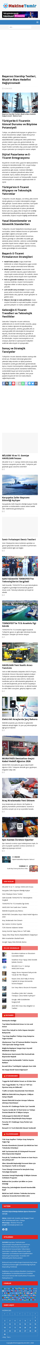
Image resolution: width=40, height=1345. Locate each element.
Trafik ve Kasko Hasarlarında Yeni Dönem (18, 1091)
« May (4, 1337)
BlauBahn (23, 1271)
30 (4, 1334)
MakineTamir (22, 1251)
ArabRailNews (6, 1273)
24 (10, 1331)
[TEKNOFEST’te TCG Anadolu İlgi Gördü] (20, 610)
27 (25, 1331)
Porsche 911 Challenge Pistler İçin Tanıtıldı (18, 1106)
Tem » (9, 1337)
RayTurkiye (33, 1262)
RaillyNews (5, 1271)
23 (4, 1331)
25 (15, 1331)
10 (10, 1324)
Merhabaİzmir (6, 1249)
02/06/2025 (8, 88)
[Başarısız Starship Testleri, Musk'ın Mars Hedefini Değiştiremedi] (20, 111)
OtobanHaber (14, 1256)
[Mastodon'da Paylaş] (26, 384)
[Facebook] (3, 1229)
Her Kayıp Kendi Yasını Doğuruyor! (15, 1070)
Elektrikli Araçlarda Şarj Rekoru (19, 719)
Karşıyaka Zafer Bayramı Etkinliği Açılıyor (16, 499)
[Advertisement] (20, 53)
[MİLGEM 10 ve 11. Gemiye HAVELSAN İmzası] (20, 443)
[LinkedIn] (6, 1229)
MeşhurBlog (6, 1267)
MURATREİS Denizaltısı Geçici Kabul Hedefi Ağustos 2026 (18, 760)
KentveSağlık (14, 1265)
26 (20, 1331)
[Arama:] (20, 27)
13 (25, 1324)
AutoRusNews (22, 1276)
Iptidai (29, 1251)
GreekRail (29, 1273)
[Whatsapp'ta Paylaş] (23, 384)
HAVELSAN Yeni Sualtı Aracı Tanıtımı (17, 666)
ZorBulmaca (6, 1265)
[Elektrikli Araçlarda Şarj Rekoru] (20, 707)
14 (30, 1324)
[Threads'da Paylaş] (36, 384)
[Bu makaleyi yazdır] (19, 384)
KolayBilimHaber (27, 1253)
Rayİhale (33, 1265)
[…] (3, 469)
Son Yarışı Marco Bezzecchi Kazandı (24, 987)
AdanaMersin (24, 1247)
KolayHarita (26, 1262)
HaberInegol (6, 1256)
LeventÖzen (26, 1245)
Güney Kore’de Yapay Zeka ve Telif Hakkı (16, 931)
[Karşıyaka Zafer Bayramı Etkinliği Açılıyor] (20, 485)
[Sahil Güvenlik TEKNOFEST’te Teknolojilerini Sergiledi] (20, 566)
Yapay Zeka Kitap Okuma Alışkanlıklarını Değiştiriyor (20, 935)
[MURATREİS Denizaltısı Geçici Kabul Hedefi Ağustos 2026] (20, 746)
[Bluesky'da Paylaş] (32, 384)
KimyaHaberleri (17, 1245)
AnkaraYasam (15, 1247)
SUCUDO (5, 1242)
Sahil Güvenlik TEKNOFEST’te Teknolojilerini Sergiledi (18, 580)
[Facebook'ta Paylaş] (3, 384)
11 (15, 1324)
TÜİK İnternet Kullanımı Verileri (12, 928)
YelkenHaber (26, 1249)
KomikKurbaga (17, 1262)
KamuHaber (6, 1251)
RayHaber (9, 1015)
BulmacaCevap (7, 1262)
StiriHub (11, 1276)
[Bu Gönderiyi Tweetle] (7, 384)
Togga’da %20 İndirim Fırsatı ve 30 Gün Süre (19, 1081)
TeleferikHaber (12, 1134)
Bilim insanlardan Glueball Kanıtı (13, 938)
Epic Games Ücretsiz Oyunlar (18, 839)
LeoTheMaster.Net (16, 1253)
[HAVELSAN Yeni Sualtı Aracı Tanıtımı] (20, 653)
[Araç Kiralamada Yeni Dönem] (20, 788)
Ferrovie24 (5, 1276)
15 (35, 1324)
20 (25, 1327)
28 (30, 1331)
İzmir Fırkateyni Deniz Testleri (19, 539)
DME (16, 1276)
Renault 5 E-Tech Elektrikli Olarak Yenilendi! (19, 1128)
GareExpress (31, 1271)
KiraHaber (23, 1256)
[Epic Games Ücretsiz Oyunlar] (20, 827)
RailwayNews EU (7, 1278)
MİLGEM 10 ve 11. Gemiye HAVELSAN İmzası (15, 457)
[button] (37, 22)
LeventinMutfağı (24, 1265)
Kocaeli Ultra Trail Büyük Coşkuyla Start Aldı (19, 1066)
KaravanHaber (16, 1249)
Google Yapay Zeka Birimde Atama (14, 942)
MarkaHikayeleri (7, 1258)
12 (20, 1324)
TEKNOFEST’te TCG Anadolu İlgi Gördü (19, 624)
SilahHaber (5, 1253)
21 (30, 1327)
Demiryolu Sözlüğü (9, 1021)
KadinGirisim (6, 1247)
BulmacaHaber (18, 1258)
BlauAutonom (21, 1273)
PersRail (14, 1273)
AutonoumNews (14, 1271)
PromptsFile (31, 1276)
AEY (28, 1256)
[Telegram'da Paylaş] (29, 384)
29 (35, 1331)
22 (35, 1327)
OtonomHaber (12, 1076)
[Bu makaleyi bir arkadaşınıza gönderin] (16, 384)
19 (20, 1327)
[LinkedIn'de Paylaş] (10, 384)
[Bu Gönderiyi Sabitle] (13, 384)
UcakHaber (13, 1251)
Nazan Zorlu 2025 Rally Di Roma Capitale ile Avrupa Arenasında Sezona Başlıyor (23, 981)
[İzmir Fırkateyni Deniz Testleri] (20, 527)
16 (4, 1327)
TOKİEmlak (13, 1267)
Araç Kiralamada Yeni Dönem (18, 800)
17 (10, 1327)
